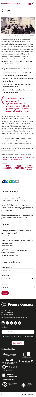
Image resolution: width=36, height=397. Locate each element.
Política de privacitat (26, 336)
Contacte (23, 394)
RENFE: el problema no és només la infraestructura (16, 251)
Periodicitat (5, 276)
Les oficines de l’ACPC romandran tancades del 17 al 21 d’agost (16, 199)
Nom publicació (6, 267)
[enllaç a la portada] (13, 3)
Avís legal (30, 394)
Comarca (4, 284)
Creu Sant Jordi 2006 (21, 157)
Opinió (5, 224)
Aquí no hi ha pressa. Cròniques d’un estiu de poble (17, 241)
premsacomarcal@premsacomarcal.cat (14, 317)
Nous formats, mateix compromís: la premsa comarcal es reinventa (17, 216)
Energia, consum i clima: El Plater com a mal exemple (16, 232)
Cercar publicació (10, 262)
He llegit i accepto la (19, 336)
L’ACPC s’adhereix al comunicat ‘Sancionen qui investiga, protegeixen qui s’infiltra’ (17, 207)
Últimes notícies (9, 191)
